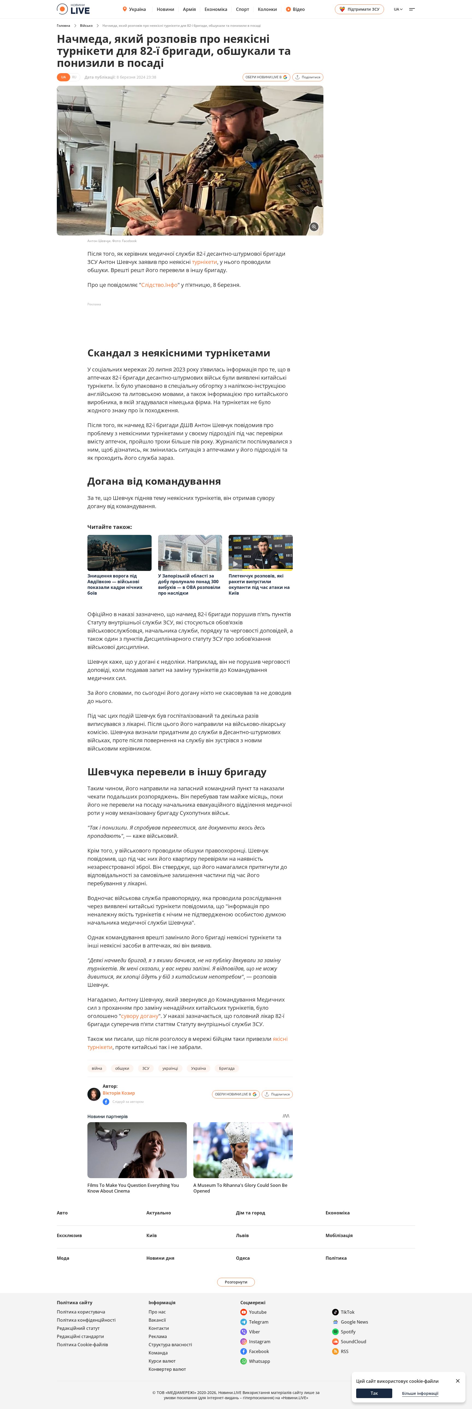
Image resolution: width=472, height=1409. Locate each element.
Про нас (157, 1312)
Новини (165, 9)
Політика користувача (81, 1312)
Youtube (258, 1312)
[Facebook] (106, 1101)
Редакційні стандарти (80, 1336)
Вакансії (157, 1320)
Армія (189, 9)
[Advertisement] (186, 321)
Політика (336, 1258)
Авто (62, 1213)
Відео (299, 9)
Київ (151, 1235)
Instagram (259, 1342)
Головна (63, 25)
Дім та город (250, 1213)
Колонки (267, 9)
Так (374, 1393)
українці (170, 1068)
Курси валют (162, 1361)
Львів (242, 1235)
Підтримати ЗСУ (363, 9)
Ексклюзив (69, 1235)
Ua (396, 9)
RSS (345, 1351)
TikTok (348, 1312)
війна (97, 1068)
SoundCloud (353, 1342)
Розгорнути (236, 1282)
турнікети (204, 262)
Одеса (243, 1258)
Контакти (159, 1328)
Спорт (242, 9)
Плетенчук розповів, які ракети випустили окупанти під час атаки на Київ (259, 584)
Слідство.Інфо (159, 284)
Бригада (227, 1068)
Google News (354, 1322)
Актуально (158, 1213)
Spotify (348, 1332)
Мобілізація (339, 1235)
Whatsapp (259, 1361)
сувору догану (139, 1016)
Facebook (259, 1351)
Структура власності (170, 1345)
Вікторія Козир (119, 1093)
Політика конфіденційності (86, 1320)
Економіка (216, 9)
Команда (158, 1353)
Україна (137, 9)
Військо (86, 25)
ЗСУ (145, 1068)
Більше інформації (420, 1393)
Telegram (259, 1322)
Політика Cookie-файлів (82, 1345)
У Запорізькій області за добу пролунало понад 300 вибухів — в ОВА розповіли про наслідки (189, 584)
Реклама (158, 1336)
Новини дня (160, 1258)
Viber (254, 1332)
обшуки (122, 1068)
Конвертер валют (167, 1369)
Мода (63, 1258)
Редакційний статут (78, 1328)
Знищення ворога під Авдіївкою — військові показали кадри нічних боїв (114, 584)
